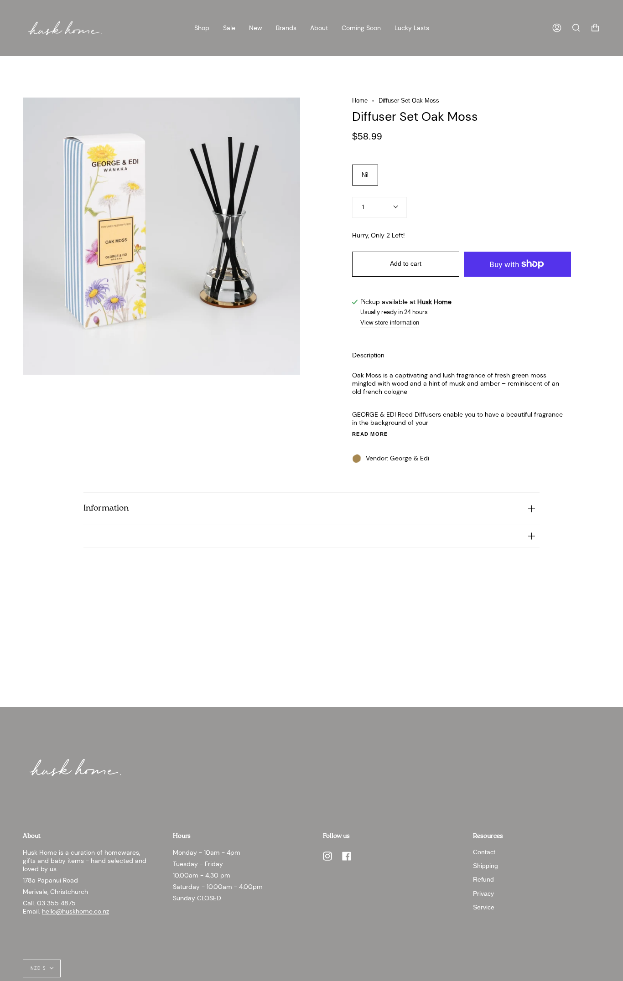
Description (368, 355)
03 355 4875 (56, 903)
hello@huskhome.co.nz (75, 911)
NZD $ (38, 968)
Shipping (485, 865)
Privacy (483, 893)
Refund (483, 879)
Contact (484, 852)
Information (106, 508)
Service (483, 907)
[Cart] (595, 28)
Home (360, 101)
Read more (370, 434)
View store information (389, 323)
